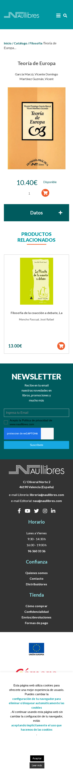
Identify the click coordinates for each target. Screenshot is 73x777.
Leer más (37, 765)
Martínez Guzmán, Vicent (36, 79)
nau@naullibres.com (47, 501)
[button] (61, 345)
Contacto (36, 578)
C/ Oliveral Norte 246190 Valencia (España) (36, 484)
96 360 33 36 (36, 551)
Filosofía (36, 43)
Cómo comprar (36, 606)
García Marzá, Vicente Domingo (36, 74)
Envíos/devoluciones (36, 617)
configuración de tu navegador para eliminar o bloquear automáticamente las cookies (36, 703)
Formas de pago (36, 623)
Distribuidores (36, 584)
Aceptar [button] (37, 758)
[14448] (45, 193)
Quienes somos (36, 573)
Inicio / (8, 43)
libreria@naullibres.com (47, 495)
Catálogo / (21, 43)
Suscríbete (36, 444)
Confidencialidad (36, 611)
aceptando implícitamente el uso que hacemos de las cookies (36, 727)
